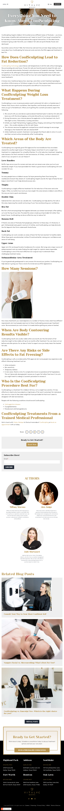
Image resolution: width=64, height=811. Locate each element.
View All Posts (32, 722)
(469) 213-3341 (27, 765)
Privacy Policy (41, 805)
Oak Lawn (48, 775)
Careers (27, 805)
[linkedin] (30, 432)
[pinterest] (38, 432)
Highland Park (10, 760)
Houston (27, 775)
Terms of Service (55, 805)
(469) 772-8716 (47, 779)
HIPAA (48, 805)
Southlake (48, 760)
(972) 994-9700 (7, 765)
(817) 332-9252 (7, 779)
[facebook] (26, 432)
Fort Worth (9, 775)
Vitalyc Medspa (18, 422)
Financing (33, 805)
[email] (42, 432)
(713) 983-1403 (27, 779)
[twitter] (34, 432)
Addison (27, 760)
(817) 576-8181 (47, 765)
